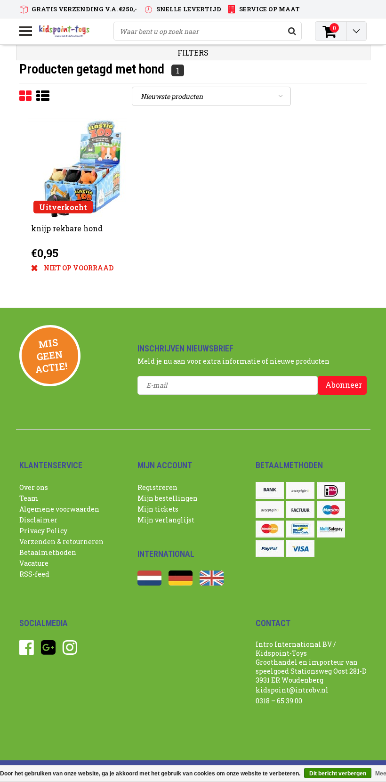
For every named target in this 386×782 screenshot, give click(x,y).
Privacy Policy (43, 530)
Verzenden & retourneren (61, 541)
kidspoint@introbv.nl (292, 689)
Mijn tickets (157, 509)
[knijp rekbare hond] (77, 168)
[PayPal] (270, 548)
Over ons (33, 487)
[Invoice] (300, 509)
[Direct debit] (300, 490)
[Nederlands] (149, 582)
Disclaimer (38, 519)
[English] (212, 582)
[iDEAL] (331, 490)
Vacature (33, 563)
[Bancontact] (300, 529)
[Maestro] (331, 509)
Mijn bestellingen (167, 498)
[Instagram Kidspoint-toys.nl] (70, 650)
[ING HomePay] (270, 509)
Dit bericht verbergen (337, 773)
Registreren (157, 487)
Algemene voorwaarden (59, 509)
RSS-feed (34, 574)
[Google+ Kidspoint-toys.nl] (48, 650)
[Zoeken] (291, 31)
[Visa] (300, 548)
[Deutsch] (181, 582)
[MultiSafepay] (331, 529)
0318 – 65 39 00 (279, 700)
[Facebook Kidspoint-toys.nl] (26, 650)
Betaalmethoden (47, 552)
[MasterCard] (270, 529)
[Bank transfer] (270, 490)
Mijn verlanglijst (165, 519)
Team (29, 498)
